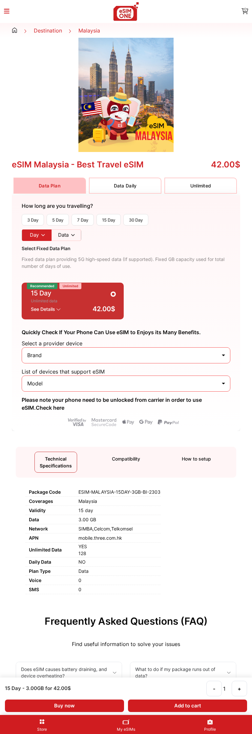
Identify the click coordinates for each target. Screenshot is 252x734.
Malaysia (89, 30)
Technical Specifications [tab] (56, 462)
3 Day (32, 220)
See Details (43, 309)
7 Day (82, 220)
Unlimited (200, 185)
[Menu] (10, 11)
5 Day (57, 220)
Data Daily (125, 185)
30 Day (136, 220)
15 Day (108, 220)
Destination (48, 30)
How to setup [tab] (196, 459)
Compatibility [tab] (126, 459)
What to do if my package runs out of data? (175, 672)
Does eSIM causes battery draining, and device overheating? (64, 672)
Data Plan (50, 185)
